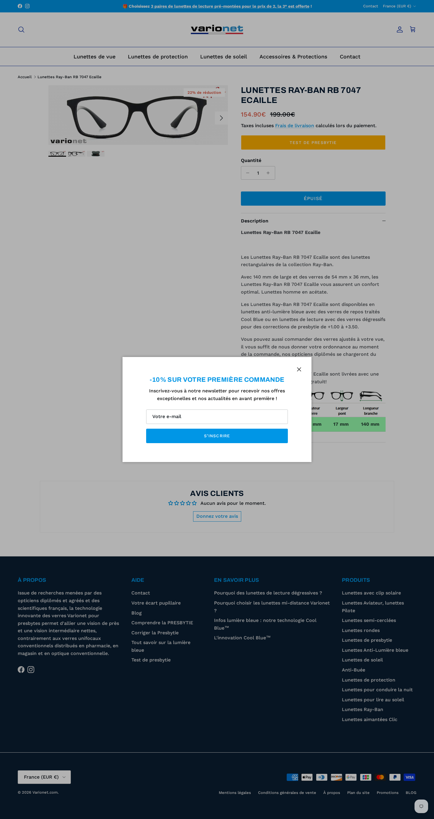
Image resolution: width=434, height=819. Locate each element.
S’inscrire (217, 435)
